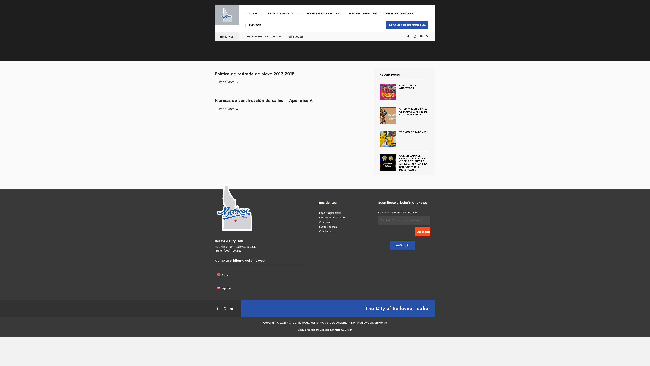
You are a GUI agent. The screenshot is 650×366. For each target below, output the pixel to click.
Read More (228, 82)
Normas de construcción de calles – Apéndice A (264, 100)
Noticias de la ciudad (284, 13)
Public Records (328, 226)
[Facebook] (409, 36)
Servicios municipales (323, 13)
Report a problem (330, 213)
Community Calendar (332, 217)
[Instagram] (415, 36)
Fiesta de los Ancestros (407, 87)
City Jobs (325, 231)
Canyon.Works (377, 323)
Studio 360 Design (342, 329)
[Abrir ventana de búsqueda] (427, 36)
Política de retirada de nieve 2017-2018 (255, 73)
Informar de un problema (407, 25)
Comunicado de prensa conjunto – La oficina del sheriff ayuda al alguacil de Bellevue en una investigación (413, 163)
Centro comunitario (398, 13)
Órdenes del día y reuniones (264, 36)
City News (325, 222)
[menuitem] (255, 13)
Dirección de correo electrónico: (397, 212)
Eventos (255, 25)
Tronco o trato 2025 (413, 132)
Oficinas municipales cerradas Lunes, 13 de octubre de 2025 (413, 111)
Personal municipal (362, 13)
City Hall (252, 13)
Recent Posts (390, 74)
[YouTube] (421, 36)
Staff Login (402, 245)
